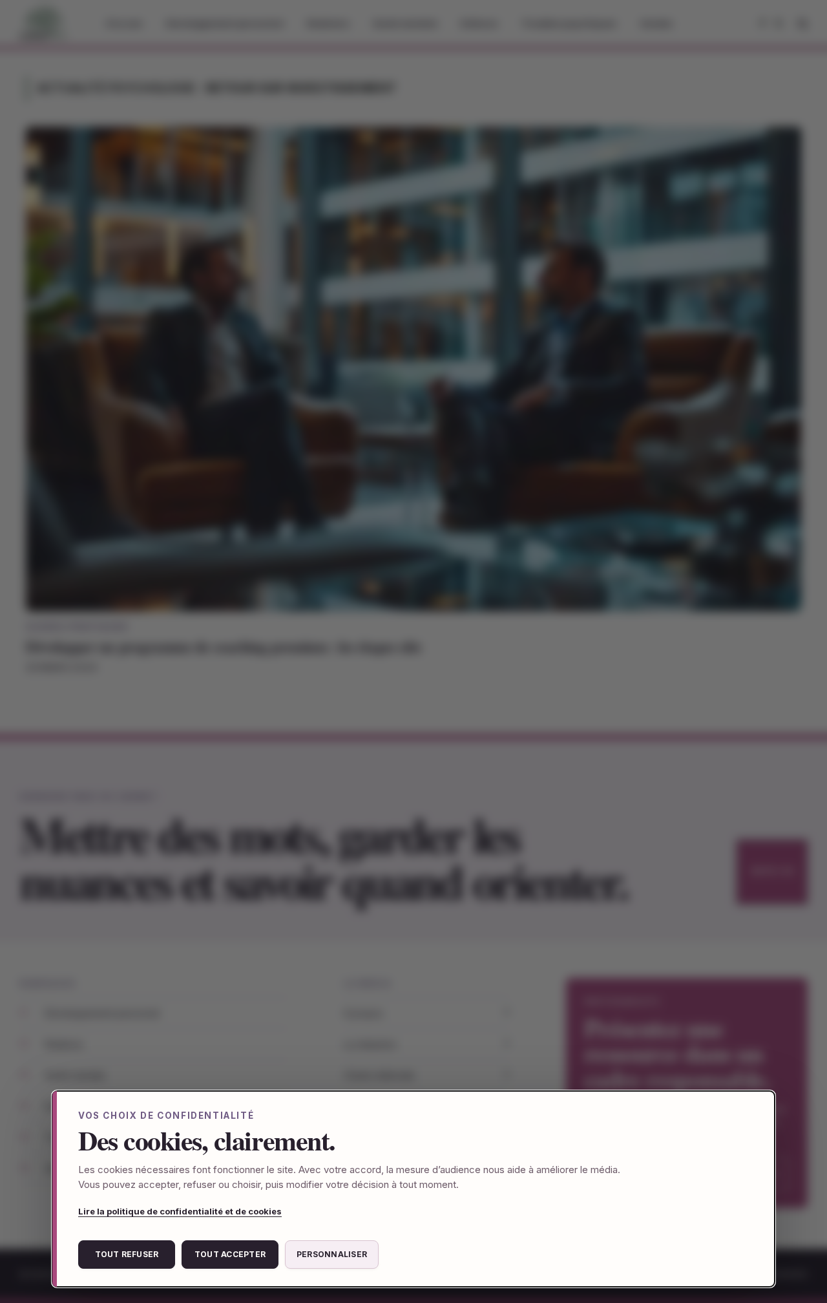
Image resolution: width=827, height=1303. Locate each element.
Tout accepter (230, 1254)
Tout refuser (127, 1254)
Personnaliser (332, 1254)
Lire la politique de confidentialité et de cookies (180, 1211)
